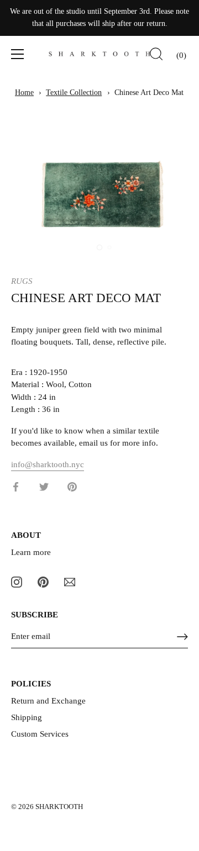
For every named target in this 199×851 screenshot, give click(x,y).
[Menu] (18, 54)
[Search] (156, 56)
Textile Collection (74, 92)
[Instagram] (16, 581)
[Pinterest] (43, 581)
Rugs (22, 281)
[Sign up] (182, 636)
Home (24, 92)
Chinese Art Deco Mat (149, 92)
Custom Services (40, 734)
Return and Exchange (48, 700)
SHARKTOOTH (59, 807)
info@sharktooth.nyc (47, 464)
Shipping (26, 717)
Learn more (31, 552)
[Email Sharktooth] (69, 581)
